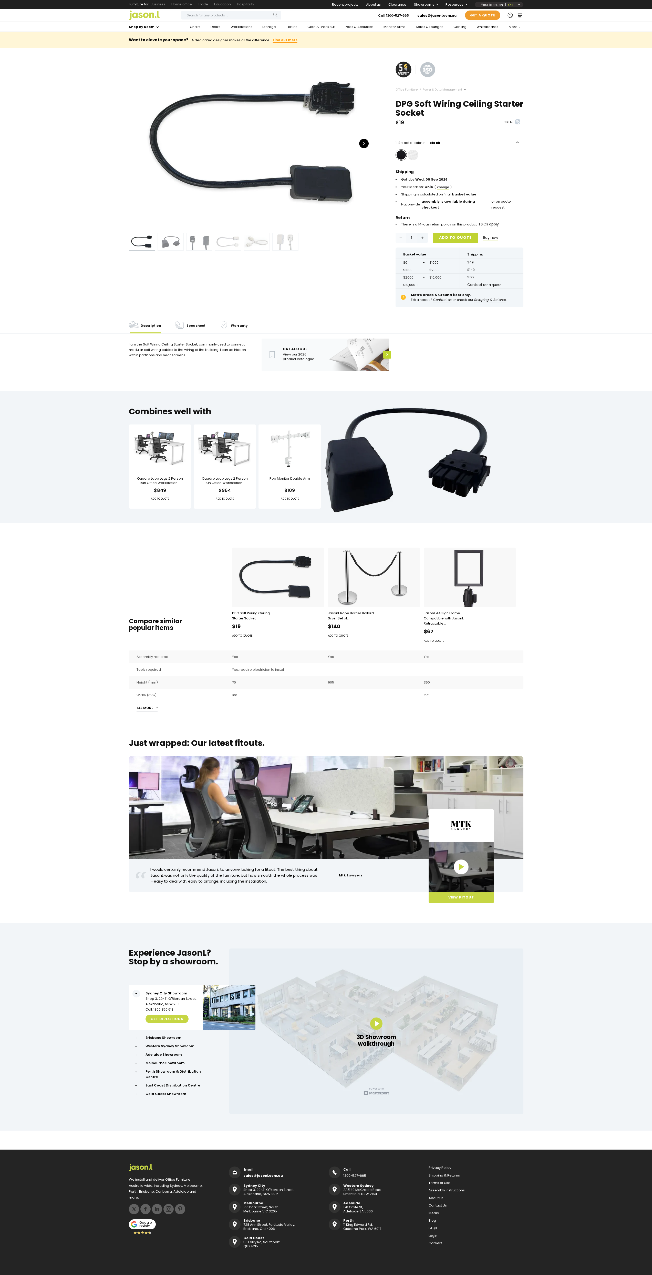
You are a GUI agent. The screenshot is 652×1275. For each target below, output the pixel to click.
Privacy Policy (440, 1168)
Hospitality (245, 4)
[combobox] (231, 15)
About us (373, 4)
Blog (432, 1221)
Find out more (285, 40)
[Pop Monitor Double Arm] (289, 449)
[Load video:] (461, 867)
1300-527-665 (397, 15)
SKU (507, 122)
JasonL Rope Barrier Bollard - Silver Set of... (352, 616)
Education (222, 4)
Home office (181, 4)
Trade (203, 4)
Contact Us (438, 1205)
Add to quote (455, 237)
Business (158, 4)
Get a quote (482, 15)
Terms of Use (439, 1183)
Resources (454, 4)
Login (433, 1236)
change (443, 187)
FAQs (433, 1228)
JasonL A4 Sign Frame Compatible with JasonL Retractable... (443, 618)
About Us (436, 1198)
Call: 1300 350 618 (159, 1009)
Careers (435, 1243)
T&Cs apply (488, 224)
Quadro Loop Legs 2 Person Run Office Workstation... (160, 481)
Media (434, 1213)
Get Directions (167, 1018)
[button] (519, 15)
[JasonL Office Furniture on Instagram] (168, 1209)
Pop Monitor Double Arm (290, 479)
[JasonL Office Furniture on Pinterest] (180, 1209)
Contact (474, 284)
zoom (257, 143)
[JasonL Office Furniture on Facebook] (145, 1209)
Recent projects (345, 4)
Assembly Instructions (447, 1190)
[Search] (275, 15)
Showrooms (424, 4)
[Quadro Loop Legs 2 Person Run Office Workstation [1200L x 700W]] (160, 449)
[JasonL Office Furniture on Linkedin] (157, 1209)
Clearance (397, 4)
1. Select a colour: (418, 142)
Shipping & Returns (444, 1175)
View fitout (461, 897)
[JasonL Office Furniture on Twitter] (134, 1209)
